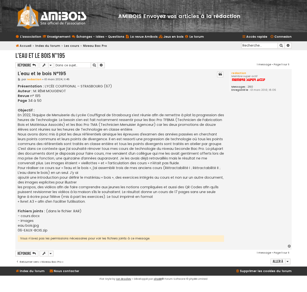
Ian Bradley (123, 279)
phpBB (158, 279)
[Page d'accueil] (54, 16)
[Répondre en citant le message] (220, 74)
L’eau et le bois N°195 (40, 55)
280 (250, 86)
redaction (238, 73)
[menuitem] (171, 37)
